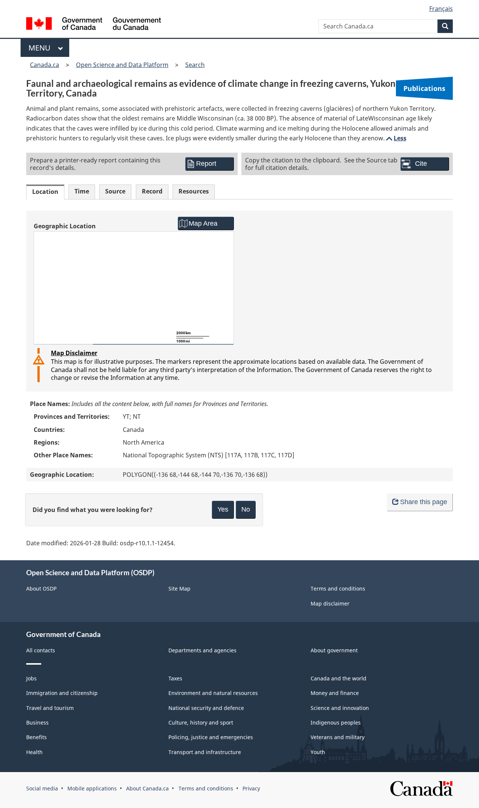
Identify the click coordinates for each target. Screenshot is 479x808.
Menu (41, 48)
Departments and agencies (202, 650)
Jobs (31, 678)
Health (34, 752)
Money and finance (335, 692)
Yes (222, 509)
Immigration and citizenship (62, 692)
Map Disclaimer (74, 353)
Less (395, 138)
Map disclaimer (330, 603)
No (245, 509)
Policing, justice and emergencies (210, 737)
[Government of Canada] (93, 24)
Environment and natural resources (213, 692)
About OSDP (41, 588)
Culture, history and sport (200, 722)
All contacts (40, 650)
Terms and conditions (338, 588)
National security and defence (206, 707)
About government (334, 650)
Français (441, 8)
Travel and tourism (50, 707)
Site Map (179, 588)
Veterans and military (337, 737)
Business (37, 722)
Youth (318, 752)
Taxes (175, 678)
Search (195, 65)
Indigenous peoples (336, 722)
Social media (42, 788)
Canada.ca (44, 65)
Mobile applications (92, 788)
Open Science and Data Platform (122, 65)
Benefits (36, 737)
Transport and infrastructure (204, 752)
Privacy (251, 788)
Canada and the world (338, 678)
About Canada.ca (147, 788)
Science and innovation (340, 707)
